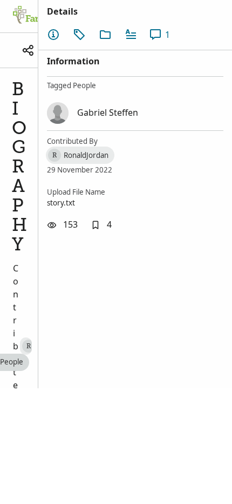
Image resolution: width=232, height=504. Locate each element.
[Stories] (131, 34)
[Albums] (105, 34)
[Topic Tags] (79, 34)
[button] (101, 225)
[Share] (28, 50)
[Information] (53, 34)
